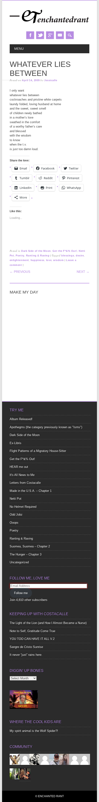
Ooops (14, 522)
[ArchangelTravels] (25, 759)
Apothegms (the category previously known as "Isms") (46, 427)
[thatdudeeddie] (74, 759)
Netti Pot (15, 498)
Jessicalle (50, 80)
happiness (37, 260)
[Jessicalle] (15, 773)
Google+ (50, 35)
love (49, 260)
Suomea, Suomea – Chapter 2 (30, 546)
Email (60, 35)
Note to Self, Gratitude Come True (32, 631)
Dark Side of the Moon (36, 251)
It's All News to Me (22, 475)
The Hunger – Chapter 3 (25, 554)
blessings (67, 255)
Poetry (20, 255)
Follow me (21, 593)
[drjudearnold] (64, 759)
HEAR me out (19, 467)
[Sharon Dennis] (44, 759)
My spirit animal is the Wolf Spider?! (34, 731)
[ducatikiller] (35, 759)
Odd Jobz (16, 514)
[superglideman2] (54, 759)
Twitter (40, 35)
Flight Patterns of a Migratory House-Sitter (38, 451)
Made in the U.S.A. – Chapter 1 (31, 491)
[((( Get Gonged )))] (25, 773)
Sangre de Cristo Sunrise (26, 647)
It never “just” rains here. (26, 654)
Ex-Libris (15, 443)
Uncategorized (19, 562)
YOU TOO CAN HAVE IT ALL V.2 (32, 639)
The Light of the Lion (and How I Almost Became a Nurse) (48, 623)
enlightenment (19, 260)
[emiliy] (84, 759)
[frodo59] (15, 759)
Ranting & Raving (38, 255)
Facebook (30, 35)
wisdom (58, 260)
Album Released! (21, 419)
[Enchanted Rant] (50, 26)
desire (80, 255)
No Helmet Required (23, 506)
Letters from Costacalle (25, 482)
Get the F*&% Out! (64, 251)
